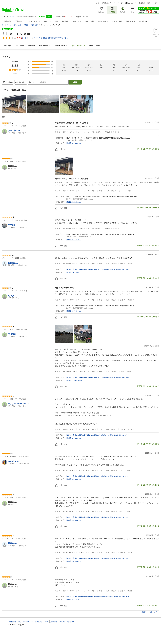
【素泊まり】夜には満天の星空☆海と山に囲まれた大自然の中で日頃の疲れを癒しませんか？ (97, 269)
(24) (45, 45)
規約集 (62, 622)
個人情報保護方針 (25, 622)
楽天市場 (142, 3)
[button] (14, 104)
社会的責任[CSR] (41, 622)
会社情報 (12, 622)
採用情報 (53, 622)
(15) (78, 45)
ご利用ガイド (106, 3)
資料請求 (70, 622)
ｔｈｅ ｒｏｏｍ (16, 33)
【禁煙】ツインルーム (73, 143)
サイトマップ (117, 3)
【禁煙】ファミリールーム (75, 380)
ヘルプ (97, 3)
